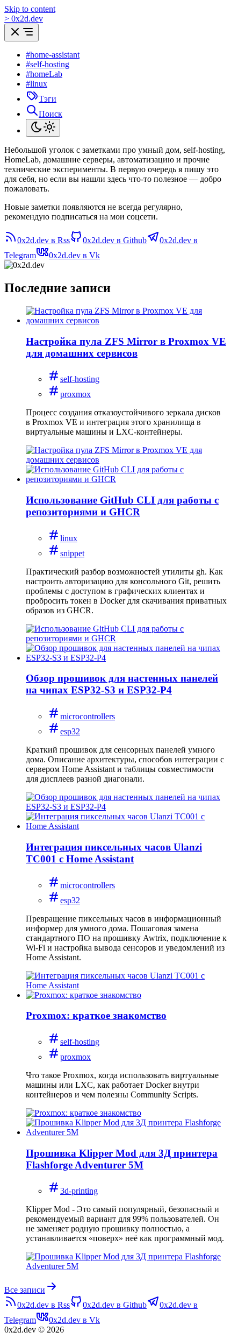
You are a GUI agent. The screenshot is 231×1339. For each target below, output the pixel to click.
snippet (72, 553)
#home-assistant (53, 54)
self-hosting (79, 379)
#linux (36, 83)
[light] (43, 128)
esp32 (70, 731)
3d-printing (79, 1190)
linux (68, 538)
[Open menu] (21, 32)
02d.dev (23, 18)
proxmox (75, 394)
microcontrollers (87, 716)
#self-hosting (47, 64)
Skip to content (29, 8)
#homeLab (44, 74)
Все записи (24, 1289)
